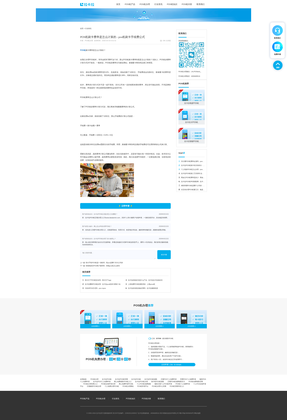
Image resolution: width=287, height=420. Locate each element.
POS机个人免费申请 (183, 384)
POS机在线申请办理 (108, 384)
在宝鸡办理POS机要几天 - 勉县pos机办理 (190, 190)
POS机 (83, 50)
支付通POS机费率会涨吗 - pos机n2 (191, 161)
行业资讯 (88, 28)
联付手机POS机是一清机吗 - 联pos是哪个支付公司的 (104, 263)
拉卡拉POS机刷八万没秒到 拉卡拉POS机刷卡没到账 (191, 174)
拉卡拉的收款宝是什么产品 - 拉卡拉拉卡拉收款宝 (145, 280)
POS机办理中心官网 (159, 386)
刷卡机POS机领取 (157, 381)
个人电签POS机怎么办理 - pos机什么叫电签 (191, 169)
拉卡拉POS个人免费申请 (102, 381)
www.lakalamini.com (113, 218)
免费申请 (277, 54)
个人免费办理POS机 (112, 386)
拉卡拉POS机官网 (121, 379)
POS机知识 (130, 399)
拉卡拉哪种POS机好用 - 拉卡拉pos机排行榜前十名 (103, 284)
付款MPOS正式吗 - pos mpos (95, 288)
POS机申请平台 (142, 386)
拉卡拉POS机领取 (151, 379)
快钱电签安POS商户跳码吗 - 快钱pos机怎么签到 (103, 266)
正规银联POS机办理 (94, 386)
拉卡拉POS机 (107, 379)
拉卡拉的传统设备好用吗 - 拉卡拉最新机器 (143, 288)
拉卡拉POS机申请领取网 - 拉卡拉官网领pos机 (191, 182)
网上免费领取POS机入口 (123, 381)
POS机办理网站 (128, 386)
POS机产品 (84, 399)
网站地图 (197, 413)
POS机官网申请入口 (177, 386)
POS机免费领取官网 (196, 381)
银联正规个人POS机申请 (163, 384)
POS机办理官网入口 (90, 384)
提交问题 (164, 254)
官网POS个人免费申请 (188, 379)
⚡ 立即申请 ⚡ (125, 206)
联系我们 (161, 399)
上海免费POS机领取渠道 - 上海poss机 (141, 284)
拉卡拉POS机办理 (141, 381)
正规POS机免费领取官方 (176, 381)
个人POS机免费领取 (144, 384)
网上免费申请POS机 (126, 384)
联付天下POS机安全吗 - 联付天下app (98, 280)
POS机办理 (94, 379)
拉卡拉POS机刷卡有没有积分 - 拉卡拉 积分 (191, 165)
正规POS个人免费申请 (169, 379)
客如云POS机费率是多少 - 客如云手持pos (191, 178)
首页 (81, 28)
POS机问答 (146, 399)
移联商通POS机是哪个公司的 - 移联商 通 (191, 186)
